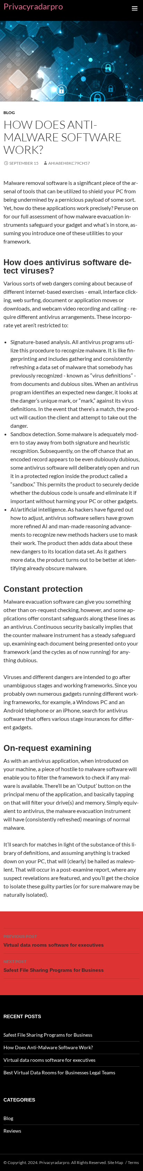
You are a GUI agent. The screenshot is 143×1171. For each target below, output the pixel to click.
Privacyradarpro (33, 6)
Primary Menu (134, 8)
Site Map (115, 1162)
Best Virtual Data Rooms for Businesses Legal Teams (59, 1072)
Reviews (12, 1131)
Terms (133, 1162)
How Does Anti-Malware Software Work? (48, 1047)
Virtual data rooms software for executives (53, 941)
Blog (9, 112)
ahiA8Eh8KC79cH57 (69, 163)
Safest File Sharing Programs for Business (53, 966)
